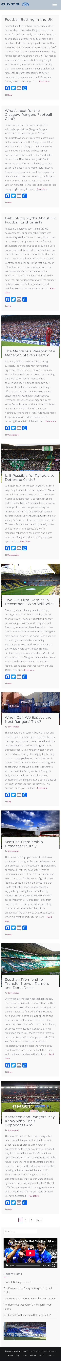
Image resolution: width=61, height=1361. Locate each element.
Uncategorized (13, 435)
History (33, 1355)
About (41, 1355)
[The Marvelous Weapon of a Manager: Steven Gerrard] (30, 336)
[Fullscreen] (53, 1265)
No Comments (13, 726)
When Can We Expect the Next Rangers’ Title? (28, 719)
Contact (50, 1355)
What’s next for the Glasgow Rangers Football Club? (28, 115)
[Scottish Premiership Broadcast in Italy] (30, 829)
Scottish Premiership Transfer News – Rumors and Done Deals (27, 983)
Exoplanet (38, 1351)
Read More (44, 81)
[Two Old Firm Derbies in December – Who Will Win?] (30, 585)
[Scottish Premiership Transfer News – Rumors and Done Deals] (30, 964)
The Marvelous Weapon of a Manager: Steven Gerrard (30, 353)
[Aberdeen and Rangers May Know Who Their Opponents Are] (30, 1102)
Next (38, 1220)
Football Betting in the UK (29, 20)
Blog (9, 306)
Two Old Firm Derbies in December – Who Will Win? (30, 602)
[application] (30, 1253)
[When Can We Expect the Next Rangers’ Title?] (30, 708)
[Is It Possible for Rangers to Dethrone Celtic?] (30, 462)
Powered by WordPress (15, 1351)
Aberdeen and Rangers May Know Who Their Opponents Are (30, 1121)
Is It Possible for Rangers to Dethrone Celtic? (29, 477)
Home (10, 1355)
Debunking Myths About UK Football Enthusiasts (30, 220)
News (9, 95)
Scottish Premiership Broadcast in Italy (24, 844)
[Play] (7, 1265)
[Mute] (49, 1265)
